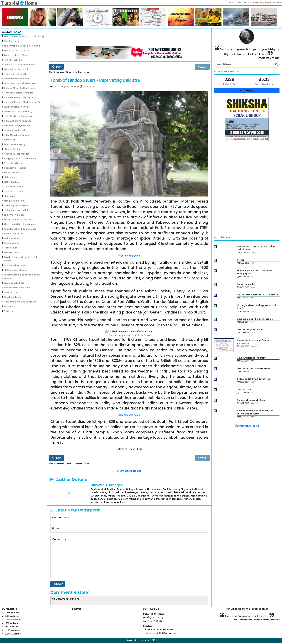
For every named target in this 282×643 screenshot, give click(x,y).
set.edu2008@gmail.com (163, 633)
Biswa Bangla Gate (14, 283)
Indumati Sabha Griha (15, 130)
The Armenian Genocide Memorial (22, 45)
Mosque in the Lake (14, 200)
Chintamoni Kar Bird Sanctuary (20, 301)
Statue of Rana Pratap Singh (19, 219)
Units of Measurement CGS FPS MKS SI (257, 294)
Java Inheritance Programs (251, 357)
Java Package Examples (250, 329)
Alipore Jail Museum (14, 265)
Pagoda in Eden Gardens (17, 153)
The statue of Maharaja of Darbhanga (24, 36)
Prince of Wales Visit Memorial (20, 64)
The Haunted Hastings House (19, 224)
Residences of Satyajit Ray (18, 111)
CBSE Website (12, 612)
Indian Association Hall (16, 210)
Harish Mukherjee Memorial (18, 92)
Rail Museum (10, 247)
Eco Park (8, 311)
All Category (246, 90)
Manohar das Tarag (15, 144)
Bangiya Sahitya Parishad (17, 120)
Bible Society (10, 177)
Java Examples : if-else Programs (255, 318)
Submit (58, 584)
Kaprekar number (246, 284)
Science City (10, 292)
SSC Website (11, 626)
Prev (57, 67)
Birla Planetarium (13, 297)
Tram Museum (11, 252)
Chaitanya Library (13, 191)
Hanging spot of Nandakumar (20, 158)
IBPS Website (12, 623)
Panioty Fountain (13, 59)
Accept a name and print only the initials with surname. (255, 412)
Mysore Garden (12, 149)
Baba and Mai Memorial (16, 78)
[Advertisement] (129, 37)
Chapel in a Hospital (15, 167)
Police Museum (12, 238)
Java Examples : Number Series (253, 368)
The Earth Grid (244, 389)
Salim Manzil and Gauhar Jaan (20, 228)
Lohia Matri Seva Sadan (16, 135)
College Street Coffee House (19, 88)
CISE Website (12, 616)
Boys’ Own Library (13, 186)
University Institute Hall (16, 205)
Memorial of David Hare (16, 50)
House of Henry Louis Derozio (19, 97)
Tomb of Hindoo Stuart (16, 55)
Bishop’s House (12, 172)
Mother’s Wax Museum (16, 270)
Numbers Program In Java (251, 400)
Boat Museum (11, 243)
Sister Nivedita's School (16, 106)
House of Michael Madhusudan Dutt (23, 102)
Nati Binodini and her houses (19, 116)
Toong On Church (13, 233)
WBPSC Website (13, 633)
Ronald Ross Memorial (16, 69)
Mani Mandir (10, 196)
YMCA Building (11, 182)
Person (241, 259)
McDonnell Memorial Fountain (20, 83)
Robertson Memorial (15, 74)
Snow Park (9, 306)
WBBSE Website (13, 619)
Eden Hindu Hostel (13, 163)
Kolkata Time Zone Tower (17, 287)
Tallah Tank (10, 139)
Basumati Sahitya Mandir (17, 125)
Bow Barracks (11, 41)
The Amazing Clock (14, 214)
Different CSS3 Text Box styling (253, 378)
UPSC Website (12, 630)
